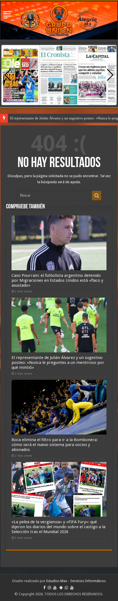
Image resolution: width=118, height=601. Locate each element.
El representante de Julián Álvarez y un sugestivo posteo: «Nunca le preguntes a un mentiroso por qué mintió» (58, 362)
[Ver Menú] (6, 14)
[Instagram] (49, 587)
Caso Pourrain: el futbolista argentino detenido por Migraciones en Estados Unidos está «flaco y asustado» (57, 280)
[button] (110, 75)
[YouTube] (55, 587)
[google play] (61, 587)
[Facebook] (44, 587)
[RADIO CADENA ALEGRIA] (59, 20)
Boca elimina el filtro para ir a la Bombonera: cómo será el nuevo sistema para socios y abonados (55, 444)
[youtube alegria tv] (72, 587)
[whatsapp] (66, 587)
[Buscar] (96, 195)
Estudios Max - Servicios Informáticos (76, 581)
